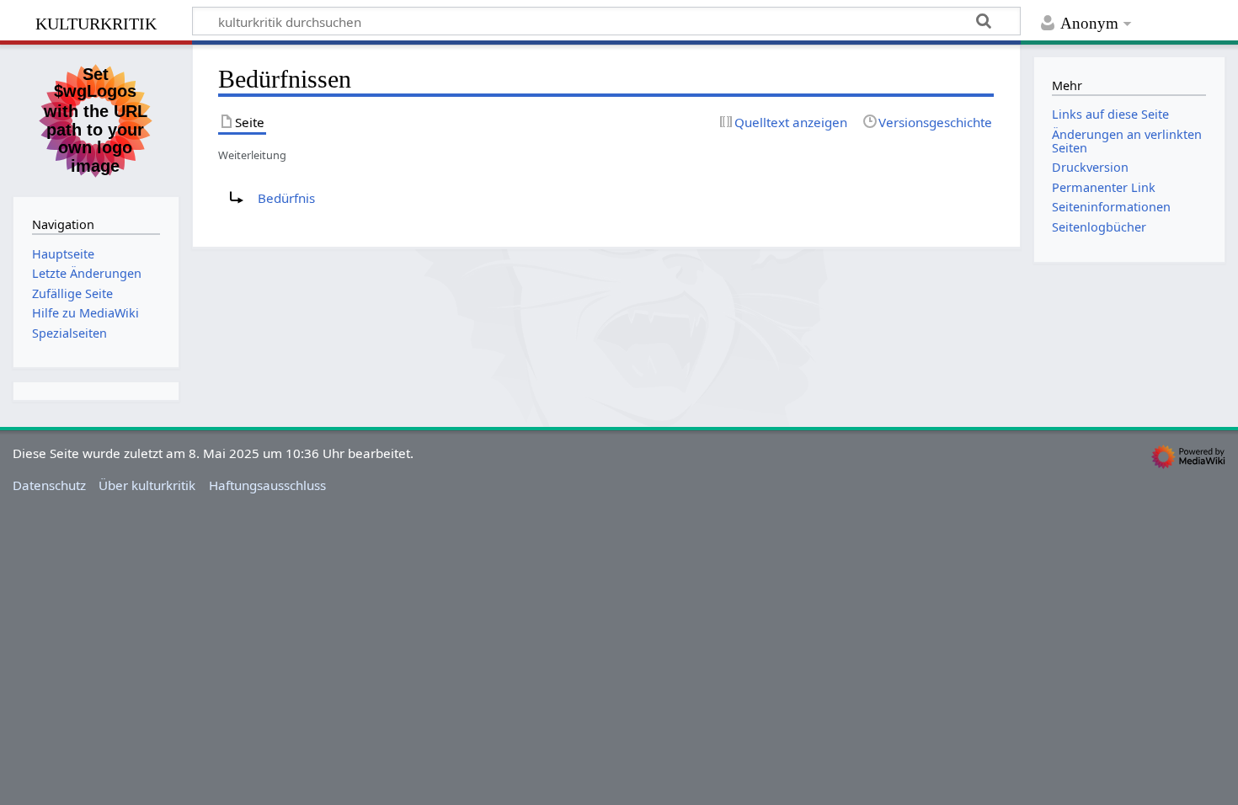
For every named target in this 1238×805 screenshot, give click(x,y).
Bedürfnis (286, 197)
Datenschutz (49, 485)
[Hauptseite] (96, 119)
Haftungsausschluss (267, 485)
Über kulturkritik (147, 485)
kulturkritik (96, 21)
